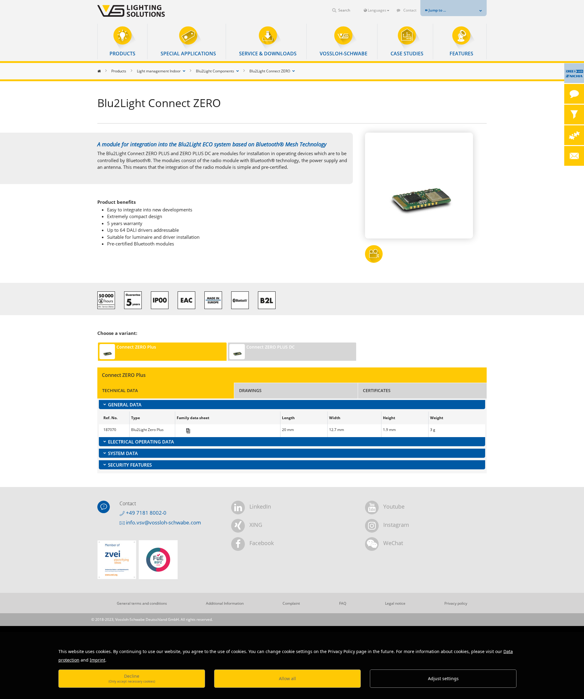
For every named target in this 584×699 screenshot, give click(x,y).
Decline (132, 678)
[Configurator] (574, 135)
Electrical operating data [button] (141, 442)
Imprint (97, 660)
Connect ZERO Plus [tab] (136, 347)
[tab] (292, 404)
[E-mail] (574, 156)
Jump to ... (437, 10)
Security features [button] (130, 465)
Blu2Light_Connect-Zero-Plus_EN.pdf (188, 431)
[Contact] (574, 94)
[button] (122, 41)
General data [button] (124, 405)
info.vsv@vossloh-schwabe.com (163, 522)
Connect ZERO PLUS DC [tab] (270, 347)
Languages (376, 10)
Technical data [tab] (120, 390)
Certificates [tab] (377, 390)
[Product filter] (574, 114)
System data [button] (123, 453)
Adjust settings (443, 678)
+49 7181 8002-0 (145, 512)
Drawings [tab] (250, 390)
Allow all (287, 678)
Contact (409, 10)
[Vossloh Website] (141, 11)
